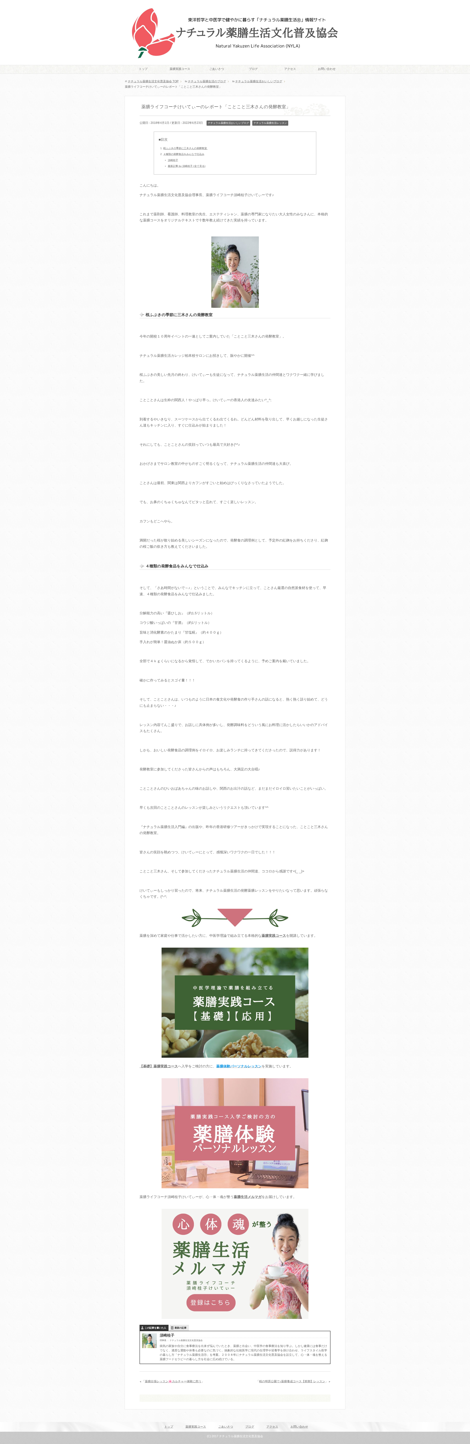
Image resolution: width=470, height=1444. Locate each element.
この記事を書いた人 (155, 1327)
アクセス (290, 68)
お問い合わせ (327, 68)
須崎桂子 (173, 160)
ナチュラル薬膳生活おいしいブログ (228, 122)
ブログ (253, 68)
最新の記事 (181, 1327)
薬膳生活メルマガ (248, 1197)
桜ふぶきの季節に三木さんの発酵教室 (185, 148)
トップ (143, 68)
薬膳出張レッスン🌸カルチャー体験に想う (173, 1381)
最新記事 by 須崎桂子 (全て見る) (186, 166)
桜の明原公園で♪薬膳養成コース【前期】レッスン (292, 1381)
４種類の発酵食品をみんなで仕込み (183, 154)
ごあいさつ (216, 68)
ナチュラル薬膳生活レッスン (270, 122)
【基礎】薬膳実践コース (159, 1066)
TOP (153, 81)
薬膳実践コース (180, 68)
